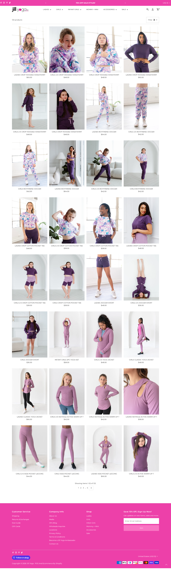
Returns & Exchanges (20, 519)
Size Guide (16, 523)
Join (141, 528)
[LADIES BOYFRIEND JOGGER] (104, 106)
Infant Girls (74, 9)
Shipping (15, 516)
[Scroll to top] (166, 564)
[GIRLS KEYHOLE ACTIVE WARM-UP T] (104, 391)
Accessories (109, 9)
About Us (53, 516)
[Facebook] (1, 3)
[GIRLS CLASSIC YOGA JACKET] (141, 334)
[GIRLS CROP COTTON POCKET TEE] (104, 220)
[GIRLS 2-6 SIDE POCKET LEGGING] (29, 448)
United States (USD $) (147, 556)
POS (37, 563)
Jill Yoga (30, 563)
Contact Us (53, 544)
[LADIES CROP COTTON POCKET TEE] (29, 220)
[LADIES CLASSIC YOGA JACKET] (29, 391)
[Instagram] (4, 3)
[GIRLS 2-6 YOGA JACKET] (104, 334)
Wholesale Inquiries (57, 526)
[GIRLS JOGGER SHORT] (29, 334)
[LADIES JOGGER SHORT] (104, 277)
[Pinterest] (7, 3)
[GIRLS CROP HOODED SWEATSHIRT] (104, 49)
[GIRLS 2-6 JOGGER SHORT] (141, 277)
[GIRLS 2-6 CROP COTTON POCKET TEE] (67, 220)
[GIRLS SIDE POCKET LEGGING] (67, 448)
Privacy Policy (55, 533)
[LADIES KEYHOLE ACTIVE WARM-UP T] (141, 391)
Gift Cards (16, 526)
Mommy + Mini (92, 9)
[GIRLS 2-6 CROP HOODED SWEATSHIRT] (67, 49)
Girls (58, 9)
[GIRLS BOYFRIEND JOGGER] (29, 163)
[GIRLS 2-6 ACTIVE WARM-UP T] (141, 448)
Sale (124, 9)
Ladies (46, 9)
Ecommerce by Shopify (52, 563)
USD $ (165, 3)
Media (51, 519)
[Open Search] (148, 9)
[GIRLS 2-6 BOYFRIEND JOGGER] (141, 106)
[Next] (125, 3)
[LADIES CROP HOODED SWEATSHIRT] (29, 49)
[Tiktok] (10, 3)
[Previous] (46, 3)
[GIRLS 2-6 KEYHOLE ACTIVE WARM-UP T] (67, 391)
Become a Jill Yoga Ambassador (62, 540)
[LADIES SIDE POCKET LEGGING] (104, 448)
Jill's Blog (53, 523)
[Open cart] (158, 9)
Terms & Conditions (57, 537)
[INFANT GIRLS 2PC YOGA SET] (67, 334)
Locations (53, 530)
